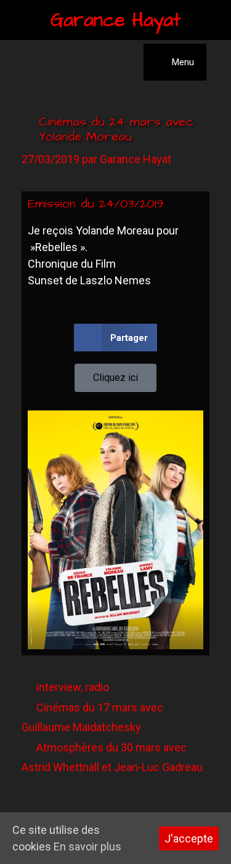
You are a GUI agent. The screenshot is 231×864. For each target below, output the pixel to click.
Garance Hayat (116, 20)
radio (97, 687)
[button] (115, 337)
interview (58, 687)
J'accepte (188, 838)
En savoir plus (87, 846)
